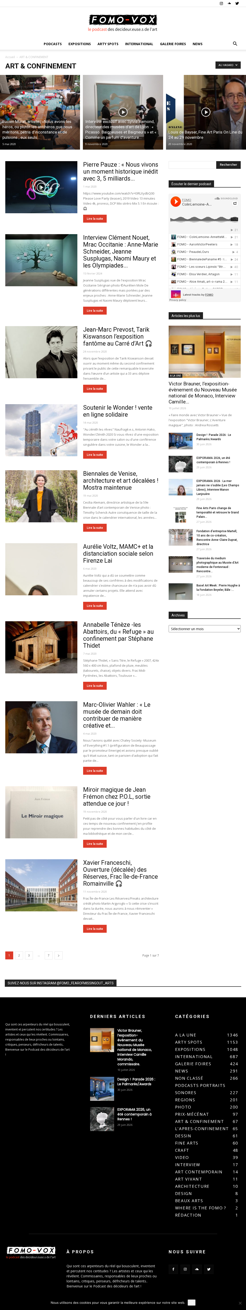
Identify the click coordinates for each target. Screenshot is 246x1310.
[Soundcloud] (229, 3)
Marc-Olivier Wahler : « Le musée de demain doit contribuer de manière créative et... (116, 715)
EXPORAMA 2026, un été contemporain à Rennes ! (134, 1114)
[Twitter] (237, 3)
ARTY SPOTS (108, 44)
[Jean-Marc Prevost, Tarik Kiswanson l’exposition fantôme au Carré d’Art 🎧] (41, 352)
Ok (192, 1302)
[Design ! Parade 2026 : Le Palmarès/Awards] (181, 441)
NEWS (198, 44)
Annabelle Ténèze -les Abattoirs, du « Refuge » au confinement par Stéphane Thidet (118, 635)
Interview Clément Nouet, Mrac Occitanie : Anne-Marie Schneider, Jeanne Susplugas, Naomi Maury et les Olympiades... (120, 251)
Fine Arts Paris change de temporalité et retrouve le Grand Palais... (218, 512)
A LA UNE (175, 375)
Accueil (10, 57)
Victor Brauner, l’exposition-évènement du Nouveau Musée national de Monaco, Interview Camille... (203, 393)
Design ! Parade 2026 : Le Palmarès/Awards (136, 1081)
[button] (235, 44)
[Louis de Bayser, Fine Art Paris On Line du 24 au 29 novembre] (206, 112)
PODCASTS (53, 44)
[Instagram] (221, 3)
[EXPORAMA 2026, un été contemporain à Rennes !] (181, 464)
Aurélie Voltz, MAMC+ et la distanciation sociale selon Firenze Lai (118, 553)
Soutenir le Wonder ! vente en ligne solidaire (117, 411)
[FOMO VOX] (123, 23)
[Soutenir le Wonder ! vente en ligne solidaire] (41, 430)
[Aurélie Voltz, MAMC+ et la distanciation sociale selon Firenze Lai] (41, 569)
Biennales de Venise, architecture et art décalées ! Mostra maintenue (120, 480)
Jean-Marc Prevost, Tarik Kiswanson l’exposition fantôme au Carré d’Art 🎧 (117, 336)
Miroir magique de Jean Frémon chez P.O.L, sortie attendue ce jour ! (116, 796)
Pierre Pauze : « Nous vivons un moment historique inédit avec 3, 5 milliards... (120, 171)
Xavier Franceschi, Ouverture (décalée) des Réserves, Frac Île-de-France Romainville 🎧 (120, 873)
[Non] (240, 1303)
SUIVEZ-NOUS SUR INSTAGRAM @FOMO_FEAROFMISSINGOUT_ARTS (61, 983)
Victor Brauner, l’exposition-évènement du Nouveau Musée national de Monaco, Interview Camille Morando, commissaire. (134, 1047)
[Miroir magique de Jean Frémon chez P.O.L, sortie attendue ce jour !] (41, 812)
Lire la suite (95, 218)
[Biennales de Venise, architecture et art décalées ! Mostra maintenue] (41, 496)
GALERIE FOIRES (173, 44)
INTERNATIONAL (139, 44)
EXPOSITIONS (79, 44)
